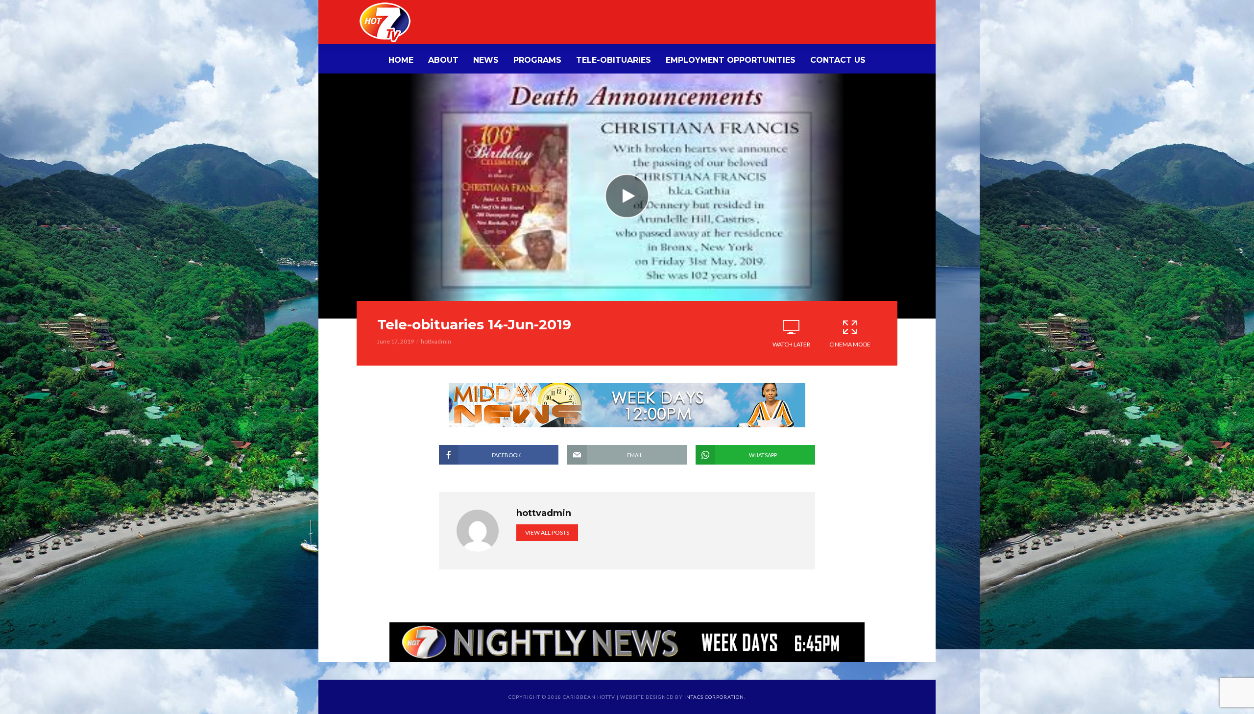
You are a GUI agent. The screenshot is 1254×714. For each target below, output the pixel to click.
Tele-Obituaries (613, 60)
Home (400, 60)
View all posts (547, 532)
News (486, 60)
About (443, 60)
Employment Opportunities (731, 60)
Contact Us (838, 60)
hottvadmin (436, 341)
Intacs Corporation (714, 697)
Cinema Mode (849, 344)
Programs (537, 60)
